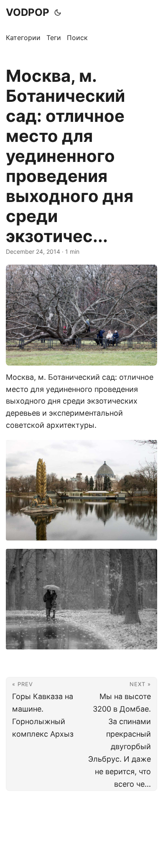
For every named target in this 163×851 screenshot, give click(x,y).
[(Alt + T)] (58, 12)
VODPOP (27, 12)
